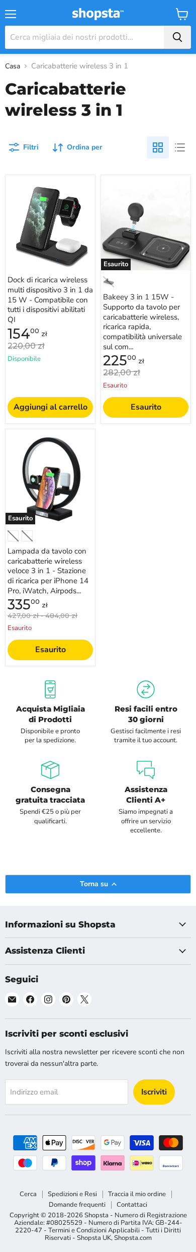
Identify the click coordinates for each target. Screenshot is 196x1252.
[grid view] (158, 147)
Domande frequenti (77, 1204)
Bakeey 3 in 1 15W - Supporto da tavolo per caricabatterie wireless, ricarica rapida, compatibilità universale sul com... (142, 321)
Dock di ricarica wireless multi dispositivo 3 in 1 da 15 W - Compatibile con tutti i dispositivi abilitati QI (50, 300)
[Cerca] (177, 37)
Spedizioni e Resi (72, 1194)
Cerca (28, 1194)
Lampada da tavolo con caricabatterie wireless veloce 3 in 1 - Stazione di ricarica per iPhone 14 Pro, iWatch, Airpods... (48, 571)
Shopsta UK (94, 1237)
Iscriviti (154, 1092)
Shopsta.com (133, 1237)
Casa (12, 66)
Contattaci (132, 1204)
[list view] (180, 147)
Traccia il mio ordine (137, 1194)
